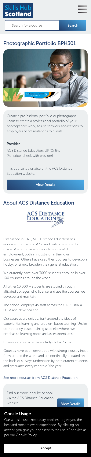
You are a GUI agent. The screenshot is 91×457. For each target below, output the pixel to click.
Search (73, 25)
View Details (45, 185)
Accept (45, 448)
